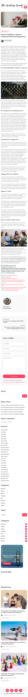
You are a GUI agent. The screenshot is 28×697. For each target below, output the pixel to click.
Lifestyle (3, 500)
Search (3, 391)
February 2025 (4, 469)
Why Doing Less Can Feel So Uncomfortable (11, 412)
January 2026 (4, 445)
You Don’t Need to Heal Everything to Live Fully (12, 405)
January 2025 (4, 472)
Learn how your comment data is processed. (14, 382)
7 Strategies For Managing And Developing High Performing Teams (12, 674)
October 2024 (4, 478)
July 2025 (3, 458)
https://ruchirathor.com (12, 275)
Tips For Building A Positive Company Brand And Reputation (13, 35)
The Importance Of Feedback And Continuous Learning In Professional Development (13, 611)
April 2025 (3, 465)
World (2, 505)
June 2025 (3, 461)
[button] (25, 7)
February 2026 (4, 443)
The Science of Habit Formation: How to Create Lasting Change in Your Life (14, 328)
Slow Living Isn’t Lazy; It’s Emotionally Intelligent (12, 414)
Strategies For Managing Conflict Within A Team (13, 322)
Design (2, 493)
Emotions (6, 31)
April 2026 (3, 438)
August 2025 (4, 456)
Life (2, 498)
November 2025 (5, 450)
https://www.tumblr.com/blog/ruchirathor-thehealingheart (13, 287)
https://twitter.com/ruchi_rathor (11, 290)
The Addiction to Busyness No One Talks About (12, 409)
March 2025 (4, 467)
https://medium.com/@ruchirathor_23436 (14, 288)
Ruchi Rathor (8, 40)
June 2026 (3, 434)
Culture (3, 491)
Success (3, 503)
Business (3, 488)
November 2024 (5, 476)
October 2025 (4, 452)
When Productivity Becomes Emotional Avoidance (13, 407)
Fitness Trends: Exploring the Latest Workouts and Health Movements (13, 643)
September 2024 (5, 480)
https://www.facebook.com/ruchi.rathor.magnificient (12, 284)
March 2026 (4, 441)
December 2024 (5, 474)
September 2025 (5, 454)
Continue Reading (5, 617)
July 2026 (3, 432)
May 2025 (3, 463)
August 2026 (4, 430)
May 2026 (3, 436)
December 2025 (5, 447)
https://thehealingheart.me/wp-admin (9, 278)
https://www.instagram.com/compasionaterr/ (15, 280)
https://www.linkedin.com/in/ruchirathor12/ (14, 281)
